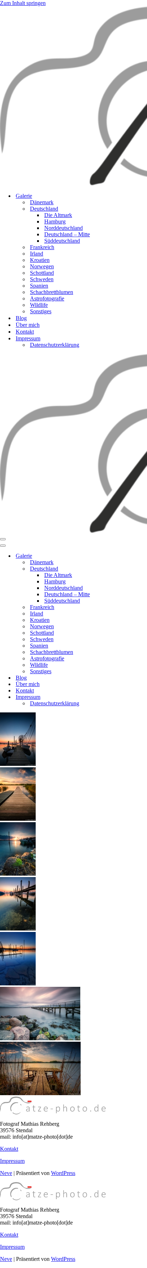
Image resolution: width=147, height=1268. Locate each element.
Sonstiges (40, 311)
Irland (36, 254)
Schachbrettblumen (51, 292)
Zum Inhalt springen (23, 3)
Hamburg (55, 221)
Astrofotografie (47, 298)
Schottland (42, 273)
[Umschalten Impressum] (125, 697)
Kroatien (40, 260)
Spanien (39, 286)
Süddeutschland (62, 241)
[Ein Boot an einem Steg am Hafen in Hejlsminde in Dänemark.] (18, 764)
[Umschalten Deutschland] (125, 569)
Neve (6, 1173)
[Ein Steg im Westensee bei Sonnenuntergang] (40, 1093)
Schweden (42, 279)
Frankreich (42, 247)
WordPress (63, 1173)
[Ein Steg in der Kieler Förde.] (40, 1038)
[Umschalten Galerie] (125, 556)
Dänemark (42, 202)
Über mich (28, 325)
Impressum (12, 1161)
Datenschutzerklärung (54, 345)
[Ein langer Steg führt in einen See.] (18, 819)
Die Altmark (58, 215)
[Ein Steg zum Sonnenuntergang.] (18, 983)
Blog (21, 318)
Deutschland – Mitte (67, 234)
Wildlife (39, 305)
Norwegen (42, 266)
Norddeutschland (63, 228)
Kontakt (25, 332)
